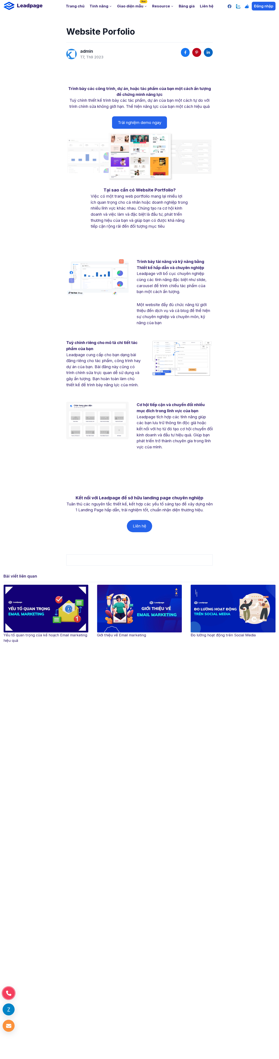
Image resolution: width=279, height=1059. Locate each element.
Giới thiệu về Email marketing (28, 635)
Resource (161, 6)
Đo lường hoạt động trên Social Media (129, 635)
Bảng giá (187, 6)
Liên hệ (206, 6)
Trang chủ (75, 6)
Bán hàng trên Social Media (214, 635)
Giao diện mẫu (131, 4)
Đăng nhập (263, 6)
